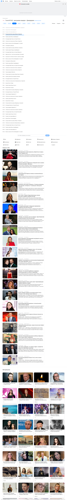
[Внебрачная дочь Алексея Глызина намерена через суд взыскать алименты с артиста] (25, 411)
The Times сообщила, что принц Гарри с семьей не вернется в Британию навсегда (30, 347)
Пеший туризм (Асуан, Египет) (11, 114)
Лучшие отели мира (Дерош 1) (11, 116)
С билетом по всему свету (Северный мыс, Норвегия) (15, 80)
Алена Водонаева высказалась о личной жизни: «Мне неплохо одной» (29, 304)
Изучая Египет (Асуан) (10, 87)
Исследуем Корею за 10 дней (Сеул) (12, 78)
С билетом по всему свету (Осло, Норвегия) (13, 67)
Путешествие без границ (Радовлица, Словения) (14, 89)
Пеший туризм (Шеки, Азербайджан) (12, 63)
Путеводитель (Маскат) (10, 45)
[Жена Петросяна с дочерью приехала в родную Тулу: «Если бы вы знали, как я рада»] (10, 490)
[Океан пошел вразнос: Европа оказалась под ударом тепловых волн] (10, 411)
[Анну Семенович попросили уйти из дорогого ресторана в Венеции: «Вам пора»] (25, 395)
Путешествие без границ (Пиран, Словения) (13, 120)
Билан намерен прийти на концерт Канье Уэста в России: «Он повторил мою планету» (29, 293)
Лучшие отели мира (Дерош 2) (11, 31)
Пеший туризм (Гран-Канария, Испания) (13, 76)
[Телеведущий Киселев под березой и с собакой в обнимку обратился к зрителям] (25, 379)
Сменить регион (38, 20)
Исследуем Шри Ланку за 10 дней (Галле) (13, 38)
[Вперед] (65, 4)
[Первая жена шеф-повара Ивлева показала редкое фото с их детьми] (41, 427)
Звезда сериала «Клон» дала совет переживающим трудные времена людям (30, 282)
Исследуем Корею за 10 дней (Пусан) (12, 91)
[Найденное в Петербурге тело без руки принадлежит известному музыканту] (57, 427)
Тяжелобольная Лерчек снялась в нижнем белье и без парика (30, 174)
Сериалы (58, 23)
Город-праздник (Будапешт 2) (11, 94)
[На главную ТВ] (3, 1)
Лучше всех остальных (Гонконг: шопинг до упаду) (15, 56)
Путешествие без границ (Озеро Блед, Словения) (14, 74)
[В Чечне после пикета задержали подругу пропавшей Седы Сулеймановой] (41, 490)
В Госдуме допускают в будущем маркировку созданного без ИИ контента (29, 206)
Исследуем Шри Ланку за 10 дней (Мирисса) (13, 52)
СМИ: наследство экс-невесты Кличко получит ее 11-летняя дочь (30, 315)
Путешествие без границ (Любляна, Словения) (14, 47)
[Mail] (1, 1)
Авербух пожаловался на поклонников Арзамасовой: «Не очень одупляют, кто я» (31, 261)
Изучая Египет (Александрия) (11, 29)
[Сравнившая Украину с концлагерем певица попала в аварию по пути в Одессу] (41, 411)
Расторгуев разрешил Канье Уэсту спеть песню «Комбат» (29, 358)
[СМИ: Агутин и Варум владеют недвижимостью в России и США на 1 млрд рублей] (41, 458)
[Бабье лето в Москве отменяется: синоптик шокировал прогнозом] (57, 411)
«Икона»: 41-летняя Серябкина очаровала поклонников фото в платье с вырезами (28, 271)
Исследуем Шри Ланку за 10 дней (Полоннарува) (14, 65)
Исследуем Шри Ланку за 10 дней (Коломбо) (13, 111)
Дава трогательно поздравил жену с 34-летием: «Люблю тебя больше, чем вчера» (30, 250)
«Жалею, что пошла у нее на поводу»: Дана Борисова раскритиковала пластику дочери (31, 217)
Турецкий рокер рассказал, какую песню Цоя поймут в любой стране (31, 325)
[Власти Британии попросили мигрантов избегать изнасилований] (25, 442)
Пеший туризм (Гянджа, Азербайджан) (12, 49)
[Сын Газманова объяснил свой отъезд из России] (10, 379)
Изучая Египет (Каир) (9, 83)
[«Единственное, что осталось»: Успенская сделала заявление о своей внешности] (57, 474)
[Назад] (63, 4)
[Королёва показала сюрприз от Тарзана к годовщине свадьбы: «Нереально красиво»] (10, 427)
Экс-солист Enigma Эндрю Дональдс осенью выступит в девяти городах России (29, 196)
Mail (1, 499)
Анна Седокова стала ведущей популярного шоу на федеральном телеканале (30, 239)
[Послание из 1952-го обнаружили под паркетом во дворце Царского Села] (41, 395)
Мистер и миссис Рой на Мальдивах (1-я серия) (14, 43)
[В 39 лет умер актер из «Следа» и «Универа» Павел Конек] (25, 490)
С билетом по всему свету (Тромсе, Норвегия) (14, 96)
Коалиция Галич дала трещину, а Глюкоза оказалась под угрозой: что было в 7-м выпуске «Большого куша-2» (31, 186)
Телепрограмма (5, 18)
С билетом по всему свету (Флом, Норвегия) (14, 69)
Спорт (63, 23)
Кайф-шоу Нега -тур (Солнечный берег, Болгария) (15, 54)
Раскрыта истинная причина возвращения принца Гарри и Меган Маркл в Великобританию (30, 228)
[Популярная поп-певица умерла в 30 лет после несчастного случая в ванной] (41, 379)
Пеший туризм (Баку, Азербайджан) (12, 36)
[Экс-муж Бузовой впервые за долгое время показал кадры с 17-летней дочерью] (57, 490)
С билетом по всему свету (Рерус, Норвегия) (14, 41)
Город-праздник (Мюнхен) (10, 72)
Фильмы (53, 23)
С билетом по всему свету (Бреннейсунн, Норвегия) (15, 27)
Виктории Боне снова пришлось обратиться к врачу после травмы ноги (30, 152)
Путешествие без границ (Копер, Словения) (14, 34)
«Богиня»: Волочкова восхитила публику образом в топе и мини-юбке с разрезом (30, 336)
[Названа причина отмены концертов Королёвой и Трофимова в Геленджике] (10, 395)
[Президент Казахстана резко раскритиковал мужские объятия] (25, 427)
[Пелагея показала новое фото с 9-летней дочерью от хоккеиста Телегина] (41, 442)
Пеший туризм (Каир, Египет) (11, 85)
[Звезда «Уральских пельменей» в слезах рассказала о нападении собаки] (57, 458)
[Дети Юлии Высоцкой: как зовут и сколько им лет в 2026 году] (10, 458)
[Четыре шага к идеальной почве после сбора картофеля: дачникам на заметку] (10, 474)
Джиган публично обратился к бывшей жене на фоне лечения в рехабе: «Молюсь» (31, 163)
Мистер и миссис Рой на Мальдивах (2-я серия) (14, 58)
